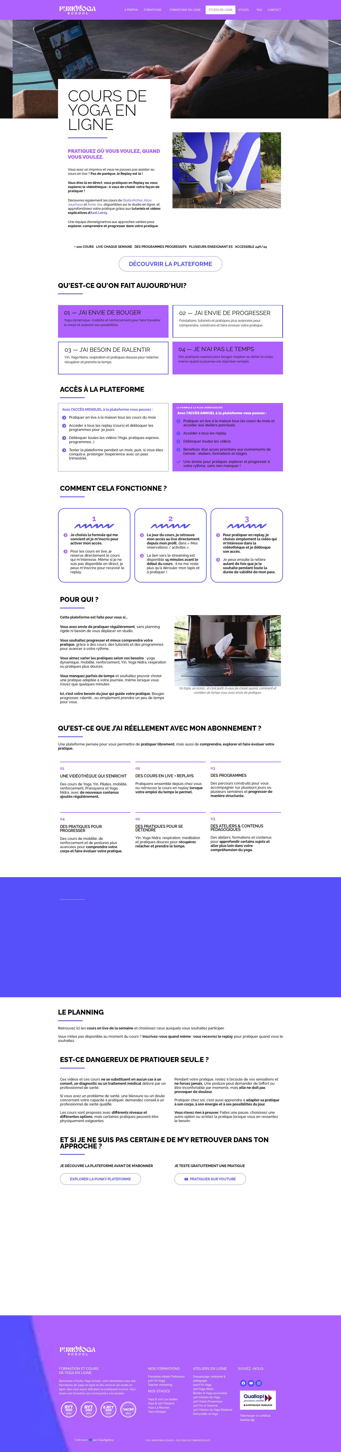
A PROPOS (131, 9)
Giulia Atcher (132, 200)
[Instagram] (258, 1383)
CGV (148, 1440)
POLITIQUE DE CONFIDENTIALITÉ (193, 1440)
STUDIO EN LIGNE (220, 9)
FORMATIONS (153, 9)
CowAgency (106, 1439)
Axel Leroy (98, 213)
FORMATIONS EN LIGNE (185, 9)
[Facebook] (243, 1383)
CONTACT (274, 9)
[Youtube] (251, 1383)
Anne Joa (95, 204)
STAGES (243, 9)
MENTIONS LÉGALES (163, 1440)
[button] (154, 10)
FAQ (259, 9)
